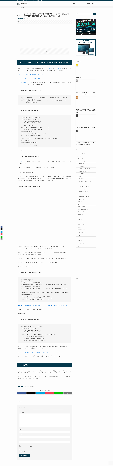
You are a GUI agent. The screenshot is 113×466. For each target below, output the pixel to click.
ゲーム (79, 238)
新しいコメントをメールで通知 (25, 446)
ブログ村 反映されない (23, 82)
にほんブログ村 (48, 68)
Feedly (23, 162)
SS (79, 204)
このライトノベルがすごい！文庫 (86, 181)
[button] (21, 393)
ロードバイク (81, 153)
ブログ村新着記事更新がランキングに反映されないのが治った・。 (34, 352)
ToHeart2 (80, 214)
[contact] (93, 0)
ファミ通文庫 (82, 189)
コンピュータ (81, 232)
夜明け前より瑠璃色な (83, 206)
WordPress (20, 18)
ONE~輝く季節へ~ (82, 222)
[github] (90, 0)
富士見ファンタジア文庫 (84, 168)
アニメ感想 (80, 243)
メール (20, 434)
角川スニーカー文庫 (84, 171)
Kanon (80, 219)
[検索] (95, 0)
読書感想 (80, 156)
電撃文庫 (81, 163)
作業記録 (31, 386)
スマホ (79, 240)
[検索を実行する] (94, 14)
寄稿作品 (80, 227)
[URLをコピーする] (67, 393)
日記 (79, 246)
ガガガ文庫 (82, 173)
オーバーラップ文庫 (83, 191)
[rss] (91, 0)
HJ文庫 (81, 176)
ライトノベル (82, 161)
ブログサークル (57, 68)
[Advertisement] (44, 35)
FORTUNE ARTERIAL (83, 209)
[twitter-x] (86, 0)
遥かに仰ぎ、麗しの (83, 211)
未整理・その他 (81, 224)
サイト (20, 440)
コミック (80, 158)
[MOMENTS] (22, 3)
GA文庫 (81, 183)
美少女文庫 (82, 199)
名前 (20, 429)
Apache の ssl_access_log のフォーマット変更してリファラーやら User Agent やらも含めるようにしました (43, 305)
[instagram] (88, 0)
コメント (21, 412)
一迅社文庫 (82, 178)
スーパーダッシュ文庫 (84, 186)
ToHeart (80, 217)
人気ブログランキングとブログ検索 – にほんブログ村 (30, 74)
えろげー (80, 235)
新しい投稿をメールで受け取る (25, 451)
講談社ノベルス (83, 194)
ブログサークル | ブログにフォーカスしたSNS (29, 78)
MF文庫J (81, 166)
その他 (80, 201)
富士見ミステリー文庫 (84, 196)
